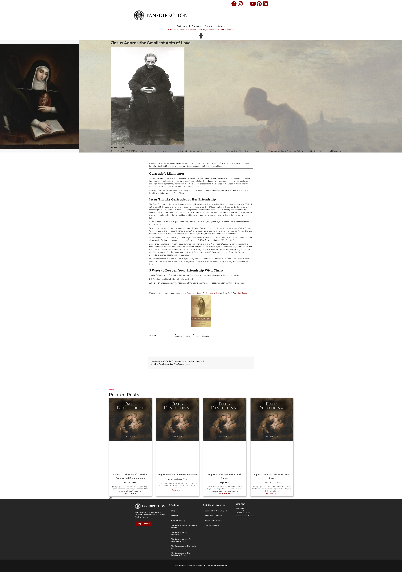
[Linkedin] (265, 3)
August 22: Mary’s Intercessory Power (177, 474)
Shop (220, 26)
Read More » (130, 493)
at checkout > (225, 30)
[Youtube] (252, 3)
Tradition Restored (212, 525)
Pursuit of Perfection (213, 515)
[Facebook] (234, 3)
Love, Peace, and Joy (191, 293)
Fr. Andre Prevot (210, 293)
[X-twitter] (246, 3)
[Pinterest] (259, 3)
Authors (209, 26)
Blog (173, 511)
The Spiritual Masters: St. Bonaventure (181, 533)
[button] (178, 335)
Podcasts (196, 26)
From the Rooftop (178, 520)
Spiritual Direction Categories (216, 511)
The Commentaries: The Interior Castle (184, 547)
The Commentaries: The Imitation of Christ (180, 554)
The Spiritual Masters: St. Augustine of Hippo (181, 540)
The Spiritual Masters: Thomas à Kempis (184, 526)
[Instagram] (240, 3)
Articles (181, 26)
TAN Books (242, 293)
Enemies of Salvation (213, 520)
